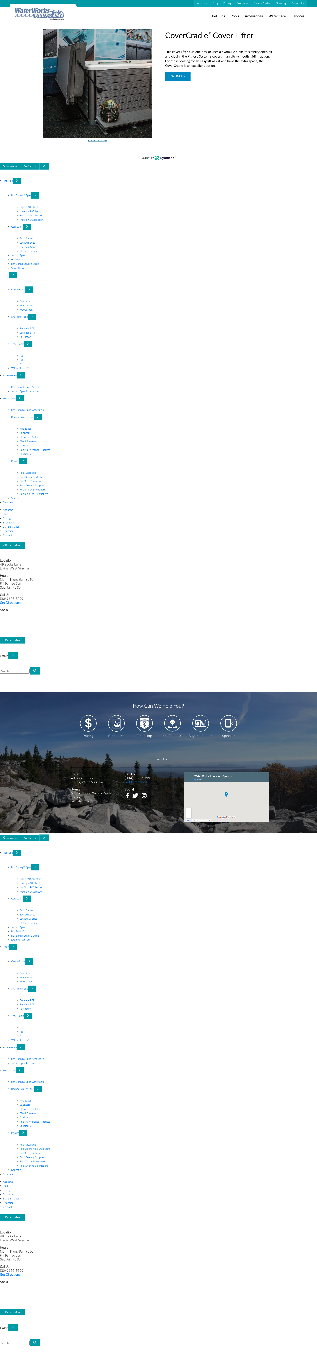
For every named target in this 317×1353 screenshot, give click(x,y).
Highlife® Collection (30, 207)
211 (21, 364)
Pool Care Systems (30, 481)
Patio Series (26, 238)
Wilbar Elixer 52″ (20, 368)
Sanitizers (25, 454)
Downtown (25, 301)
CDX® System (27, 441)
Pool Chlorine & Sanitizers (33, 494)
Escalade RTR (27, 328)
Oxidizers (24, 445)
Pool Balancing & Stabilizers (34, 477)
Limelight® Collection (31, 211)
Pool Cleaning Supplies (31, 485)
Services (297, 16)
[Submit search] (35, 671)
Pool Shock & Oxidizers (32, 489)
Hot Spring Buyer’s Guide (25, 264)
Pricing (227, 3)
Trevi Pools (17, 344)
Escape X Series (28, 247)
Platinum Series (28, 251)
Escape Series (27, 242)
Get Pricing (178, 76)
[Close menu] (44, 166)
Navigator (25, 337)
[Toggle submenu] (17, 181)
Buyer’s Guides (262, 3)
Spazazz (16, 498)
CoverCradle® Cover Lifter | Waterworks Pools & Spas (39, 14)
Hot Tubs (218, 16)
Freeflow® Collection (31, 219)
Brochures (242, 3)
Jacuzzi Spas (18, 255)
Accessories (254, 16)
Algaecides (25, 428)
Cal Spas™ (17, 226)
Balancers (25, 433)
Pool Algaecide (27, 472)
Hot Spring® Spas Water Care (27, 410)
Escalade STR (27, 332)
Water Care (277, 16)
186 (21, 360)
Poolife (15, 461)
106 (21, 355)
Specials (228, 736)
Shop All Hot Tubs (21, 268)
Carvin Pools (18, 289)
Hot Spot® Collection (31, 215)
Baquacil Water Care (22, 417)
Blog (215, 3)
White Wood (26, 305)
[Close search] (13, 655)
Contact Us (298, 3)
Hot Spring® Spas (21, 195)
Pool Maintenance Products (34, 450)
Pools (235, 16)
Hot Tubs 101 (18, 259)
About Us (202, 3)
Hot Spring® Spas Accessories (28, 387)
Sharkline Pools (19, 316)
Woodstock (26, 309)
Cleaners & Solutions (31, 437)
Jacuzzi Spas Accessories (25, 391)
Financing (281, 3)
